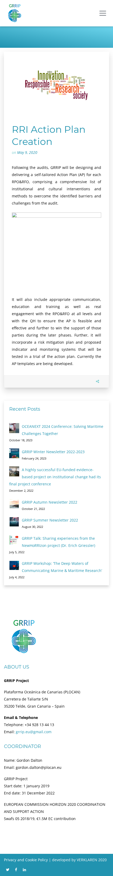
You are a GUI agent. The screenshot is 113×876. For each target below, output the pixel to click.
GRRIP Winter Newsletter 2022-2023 (53, 451)
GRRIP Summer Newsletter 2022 (50, 520)
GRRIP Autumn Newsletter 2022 (49, 502)
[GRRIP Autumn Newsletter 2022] (14, 504)
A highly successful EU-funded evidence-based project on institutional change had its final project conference (55, 476)
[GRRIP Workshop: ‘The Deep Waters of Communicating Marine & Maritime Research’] (14, 565)
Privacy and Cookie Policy (26, 859)
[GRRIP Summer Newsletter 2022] (14, 522)
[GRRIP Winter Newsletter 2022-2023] (14, 453)
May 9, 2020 (27, 152)
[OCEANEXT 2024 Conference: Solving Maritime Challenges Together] (14, 428)
